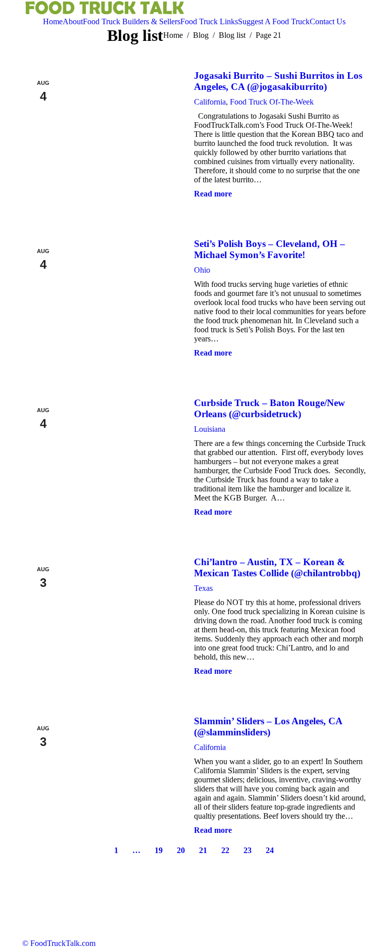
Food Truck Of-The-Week (272, 101)
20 (181, 850)
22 (225, 850)
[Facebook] (339, 8)
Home (173, 35)
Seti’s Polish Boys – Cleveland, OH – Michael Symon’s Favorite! (269, 249)
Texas (203, 588)
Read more (213, 193)
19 (159, 850)
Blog (201, 35)
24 (270, 850)
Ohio (202, 270)
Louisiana (209, 429)
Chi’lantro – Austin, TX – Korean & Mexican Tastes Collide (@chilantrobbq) (277, 567)
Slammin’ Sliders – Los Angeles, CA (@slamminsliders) (268, 726)
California (210, 101)
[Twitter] (324, 8)
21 (203, 850)
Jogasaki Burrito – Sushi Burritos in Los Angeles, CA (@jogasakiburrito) (278, 81)
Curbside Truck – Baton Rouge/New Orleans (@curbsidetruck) (269, 408)
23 (248, 850)
